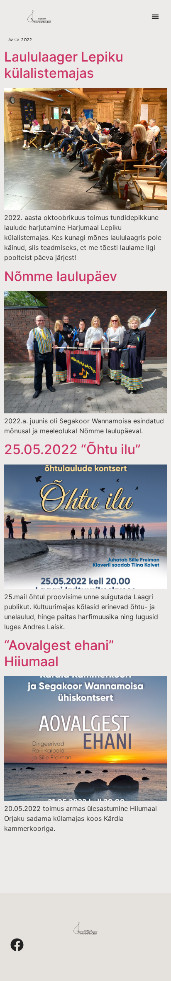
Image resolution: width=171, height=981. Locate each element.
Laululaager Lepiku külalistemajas (63, 65)
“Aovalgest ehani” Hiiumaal (59, 653)
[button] (155, 16)
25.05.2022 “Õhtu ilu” (72, 449)
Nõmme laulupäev (60, 276)
